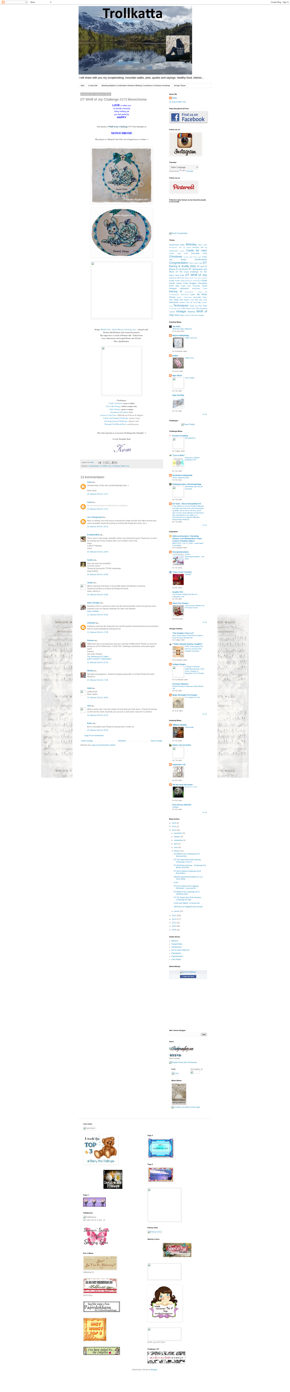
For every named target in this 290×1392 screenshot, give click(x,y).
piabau (175, 356)
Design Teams (180, 86)
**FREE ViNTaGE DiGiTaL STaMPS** (187, 644)
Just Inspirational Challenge (115, 421)
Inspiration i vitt (178, 765)
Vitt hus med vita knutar (182, 785)
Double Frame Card (176, 281)
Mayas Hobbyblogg (180, 335)
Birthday (191, 244)
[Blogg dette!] (107, 462)
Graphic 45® (177, 592)
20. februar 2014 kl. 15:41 (97, 527)
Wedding (191, 312)
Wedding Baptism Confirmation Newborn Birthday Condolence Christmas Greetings (136, 86)
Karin (174, 98)
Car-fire (182, 251)
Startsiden (122, 741)
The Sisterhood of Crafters (98, 657)
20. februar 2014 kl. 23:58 (97, 595)
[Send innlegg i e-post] (100, 462)
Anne (89, 482)
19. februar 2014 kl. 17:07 (97, 494)
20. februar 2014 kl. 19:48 (97, 552)
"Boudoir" (188, 574)
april (176, 844)
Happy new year (191, 338)
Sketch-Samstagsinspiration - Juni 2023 (194, 556)
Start (82, 86)
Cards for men (196, 250)
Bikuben (174, 941)
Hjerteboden (176, 947)
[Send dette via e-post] (104, 462)
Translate (189, 171)
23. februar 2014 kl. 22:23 (97, 715)
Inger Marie (177, 375)
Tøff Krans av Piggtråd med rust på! (188, 907)
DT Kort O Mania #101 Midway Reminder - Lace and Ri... (186, 887)
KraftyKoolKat (93, 535)
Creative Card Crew (108, 415)
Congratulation (94, 466)
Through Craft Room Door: (115, 424)
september (178, 840)
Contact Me (93, 86)
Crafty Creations (115, 403)
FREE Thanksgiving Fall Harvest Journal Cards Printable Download (194, 649)
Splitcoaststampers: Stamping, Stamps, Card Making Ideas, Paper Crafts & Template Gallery (187, 538)
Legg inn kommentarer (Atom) (103, 745)
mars (176, 847)
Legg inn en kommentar (94, 735)
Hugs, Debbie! (93, 611)
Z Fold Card (193, 315)
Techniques (180, 305)
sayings (201, 315)
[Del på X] (110, 462)
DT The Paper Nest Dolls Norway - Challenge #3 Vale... (188, 898)
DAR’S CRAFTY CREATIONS (99, 659)
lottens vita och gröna (181, 745)
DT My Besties (182, 269)
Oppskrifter (197, 297)
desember (178, 833)
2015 (174, 826)
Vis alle (204, 414)
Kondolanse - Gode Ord (196, 292)
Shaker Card (189, 300)
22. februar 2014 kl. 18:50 (97, 698)
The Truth (203, 306)
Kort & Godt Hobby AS (180, 950)
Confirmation (201, 259)
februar (177, 851)
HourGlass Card (199, 288)
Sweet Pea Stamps (180, 603)
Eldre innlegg (156, 741)
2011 (174, 923)
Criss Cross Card (195, 263)
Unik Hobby (176, 959)
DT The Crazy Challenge (187, 272)
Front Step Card (177, 286)
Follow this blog (188, 976)
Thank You (194, 306)
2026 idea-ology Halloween (182, 329)
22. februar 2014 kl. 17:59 (97, 680)
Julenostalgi (189, 727)
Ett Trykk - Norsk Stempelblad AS (186, 504)
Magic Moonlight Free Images (184, 695)
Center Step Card (178, 253)
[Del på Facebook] (113, 462)
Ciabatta (175, 807)
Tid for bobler (190, 378)
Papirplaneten (177, 956)
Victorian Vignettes (180, 684)
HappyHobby (176, 944)
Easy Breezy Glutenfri (181, 805)
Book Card (202, 245)
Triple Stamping (201, 308)
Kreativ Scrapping (180, 436)
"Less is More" (178, 455)
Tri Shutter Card (174, 308)
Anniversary (174, 245)
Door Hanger (202, 278)
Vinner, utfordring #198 (180, 478)
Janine (90, 583)
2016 (174, 823)
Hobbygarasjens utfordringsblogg (186, 484)
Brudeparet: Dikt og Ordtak (180, 247)
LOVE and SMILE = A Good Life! (187, 903)
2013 (174, 916)
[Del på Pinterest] (116, 462)
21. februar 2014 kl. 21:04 (97, 662)
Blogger (154, 1370)
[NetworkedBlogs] (188, 972)
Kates (89, 723)
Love (192, 294)
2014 (174, 830)
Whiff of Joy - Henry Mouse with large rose (118, 329)
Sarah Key (178, 300)
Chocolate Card (199, 253)
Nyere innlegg (87, 741)
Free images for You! (192, 697)
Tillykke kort (189, 358)
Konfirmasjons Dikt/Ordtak (178, 294)
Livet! (176, 882)
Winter (177, 315)
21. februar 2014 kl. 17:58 (97, 632)
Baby (182, 245)
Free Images (190, 283)
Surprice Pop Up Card (188, 302)
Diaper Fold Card (191, 278)
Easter (179, 283)
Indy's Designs (93, 603)
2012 (174, 919)
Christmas (175, 256)
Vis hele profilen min (177, 102)
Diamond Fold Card (176, 278)
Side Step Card (201, 300)
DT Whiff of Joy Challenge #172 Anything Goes (187, 893)
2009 (174, 930)
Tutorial (172, 312)
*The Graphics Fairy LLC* (183, 633)
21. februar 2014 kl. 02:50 (97, 615)
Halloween (184, 288)
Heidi (89, 688)
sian (89, 706)
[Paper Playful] (188, 424)
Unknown (91, 623)
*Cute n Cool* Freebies (182, 572)
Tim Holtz (176, 327)
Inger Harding (178, 395)
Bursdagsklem (190, 438)
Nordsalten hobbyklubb (182, 475)
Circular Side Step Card (192, 257)
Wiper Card (184, 315)
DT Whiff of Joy (105, 466)
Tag (199, 302)
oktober (177, 837)
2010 (174, 926)
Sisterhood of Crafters (119, 412)
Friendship (116, 466)
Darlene (90, 640)
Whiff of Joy (125, 466)
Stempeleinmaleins (180, 552)
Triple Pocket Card (188, 308)
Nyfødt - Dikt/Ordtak (184, 297)
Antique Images (179, 664)
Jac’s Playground (94, 517)
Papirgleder (176, 953)
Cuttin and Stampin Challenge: (116, 418)
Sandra (90, 560)
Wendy (90, 671)
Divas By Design (113, 406)
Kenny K (175, 291)
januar (177, 911)
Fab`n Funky (115, 409)
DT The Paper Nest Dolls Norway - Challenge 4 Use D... (188, 861)
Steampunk (174, 302)
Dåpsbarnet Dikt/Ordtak (193, 281)
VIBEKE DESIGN (179, 725)
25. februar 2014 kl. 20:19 (97, 730)
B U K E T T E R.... (192, 787)
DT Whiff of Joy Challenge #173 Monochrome (187, 855)
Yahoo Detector (175, 1055)
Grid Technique (193, 286)
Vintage (181, 311)
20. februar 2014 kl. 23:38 (97, 574)
